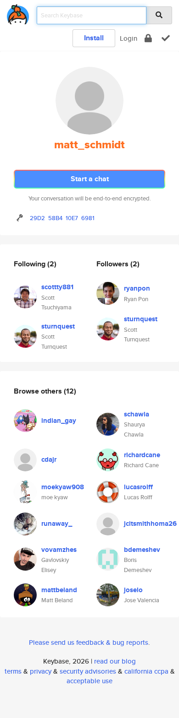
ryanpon (137, 288)
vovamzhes (59, 550)
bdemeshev (142, 550)
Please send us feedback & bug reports (88, 642)
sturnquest (58, 326)
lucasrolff (138, 487)
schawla (136, 414)
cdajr (48, 459)
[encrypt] (148, 38)
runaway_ (56, 523)
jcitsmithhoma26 (150, 523)
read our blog (115, 661)
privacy (40, 671)
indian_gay (58, 421)
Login (128, 38)
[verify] (166, 38)
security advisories (88, 671)
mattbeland (59, 590)
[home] (18, 12)
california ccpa (146, 671)
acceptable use (89, 681)
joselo (133, 590)
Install (94, 37)
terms (13, 671)
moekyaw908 (62, 487)
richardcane (142, 455)
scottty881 (57, 287)
